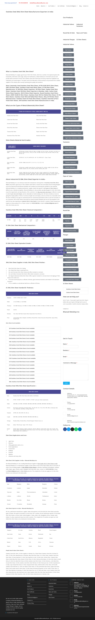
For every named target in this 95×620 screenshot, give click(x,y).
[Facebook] (65, 429)
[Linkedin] (80, 429)
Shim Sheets (52, 597)
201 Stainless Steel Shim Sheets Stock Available (22, 328)
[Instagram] (72, 429)
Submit (66, 383)
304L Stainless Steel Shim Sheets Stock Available (22, 341)
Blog (80, 6)
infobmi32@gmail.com (51, 203)
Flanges (50, 594)
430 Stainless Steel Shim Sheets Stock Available (22, 378)
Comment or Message (70, 363)
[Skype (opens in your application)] (84, 3)
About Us (43, 6)
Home (37, 6)
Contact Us (85, 6)
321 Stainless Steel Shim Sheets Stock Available (22, 361)
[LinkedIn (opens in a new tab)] (79, 3)
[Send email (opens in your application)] (89, 3)
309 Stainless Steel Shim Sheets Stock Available (22, 345)
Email (65, 356)
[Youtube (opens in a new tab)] (87, 3)
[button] (33, 328)
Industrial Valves (52, 583)
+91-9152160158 (23, 3)
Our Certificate (61, 6)
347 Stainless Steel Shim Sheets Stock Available (22, 365)
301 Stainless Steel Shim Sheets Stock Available (22, 335)
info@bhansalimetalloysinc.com (39, 3)
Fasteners (51, 586)
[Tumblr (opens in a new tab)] (82, 3)
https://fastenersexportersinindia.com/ (76, 422)
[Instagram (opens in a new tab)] (76, 3)
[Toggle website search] (90, 6)
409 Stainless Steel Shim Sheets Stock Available (22, 368)
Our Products (51, 6)
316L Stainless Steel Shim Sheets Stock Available (22, 355)
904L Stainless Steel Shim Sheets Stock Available (22, 381)
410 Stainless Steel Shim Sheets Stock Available (22, 371)
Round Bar (51, 589)
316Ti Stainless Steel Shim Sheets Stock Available (22, 358)
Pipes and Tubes (53, 592)
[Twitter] (69, 429)
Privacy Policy (30, 603)
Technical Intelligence (71, 6)
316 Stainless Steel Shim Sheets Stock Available (22, 351)
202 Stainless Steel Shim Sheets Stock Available (22, 331)
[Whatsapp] (76, 429)
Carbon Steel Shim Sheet (72, 292)
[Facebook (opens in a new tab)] (74, 3)
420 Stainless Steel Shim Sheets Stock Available (22, 375)
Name (65, 344)
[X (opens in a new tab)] (71, 3)
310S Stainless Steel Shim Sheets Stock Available (22, 348)
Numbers (66, 350)
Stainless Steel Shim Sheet (73, 289)
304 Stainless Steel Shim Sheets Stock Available (22, 338)
